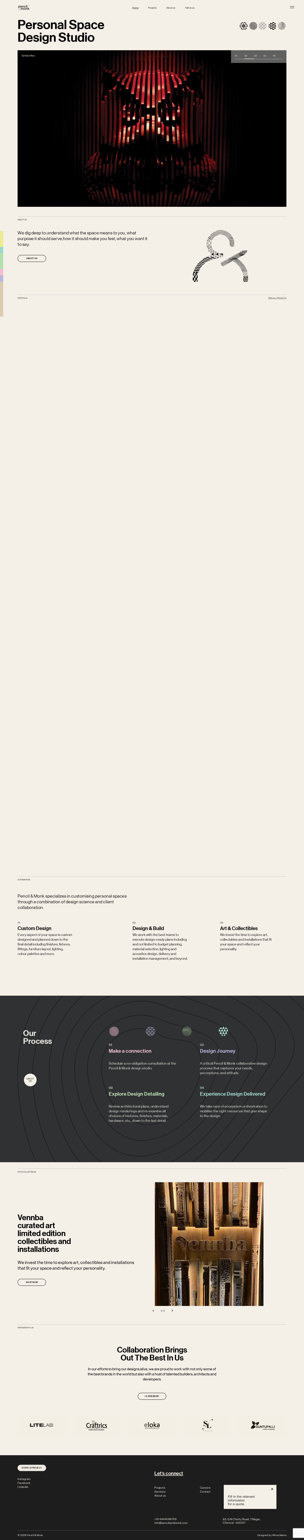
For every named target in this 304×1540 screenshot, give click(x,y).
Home (135, 7)
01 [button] (236, 56)
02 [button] (245, 56)
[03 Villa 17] (152, 126)
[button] (153, 1310)
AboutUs (30, 1079)
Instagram (24, 1479)
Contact (205, 1491)
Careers (205, 1487)
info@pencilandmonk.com (170, 1522)
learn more (32, 969)
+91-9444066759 (165, 1519)
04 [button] (264, 56)
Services (159, 1491)
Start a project (32, 1467)
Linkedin (23, 1486)
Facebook (24, 1483)
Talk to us (189, 7)
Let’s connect (168, 1473)
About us (170, 7)
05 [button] (274, 56)
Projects (152, 7)
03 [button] (255, 56)
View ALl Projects (277, 298)
